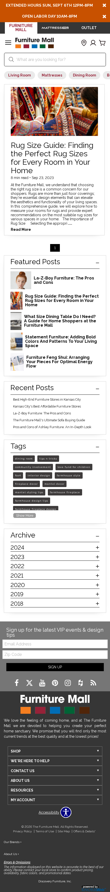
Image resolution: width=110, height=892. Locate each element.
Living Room (19, 75)
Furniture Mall (21, 27)
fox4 (18, 475)
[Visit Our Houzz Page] (81, 683)
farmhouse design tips (31, 500)
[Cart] (102, 43)
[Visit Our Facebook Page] (17, 683)
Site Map (64, 831)
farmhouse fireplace (65, 492)
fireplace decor (26, 483)
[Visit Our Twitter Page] (30, 683)
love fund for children (74, 467)
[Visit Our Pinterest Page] (55, 683)
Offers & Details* (84, 831)
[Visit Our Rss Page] (93, 683)
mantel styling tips (29, 492)
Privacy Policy (22, 831)
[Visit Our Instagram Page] (68, 683)
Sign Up (55, 667)
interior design (39, 475)
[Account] (93, 43)
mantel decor (54, 483)
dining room (24, 458)
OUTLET (89, 28)
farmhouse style (69, 475)
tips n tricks (48, 458)
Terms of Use (45, 831)
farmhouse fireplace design (35, 509)
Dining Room (84, 75)
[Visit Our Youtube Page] (42, 683)
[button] (8, 43)
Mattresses (52, 75)
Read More (21, 230)
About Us (11, 854)
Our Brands (12, 842)
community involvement (33, 467)
